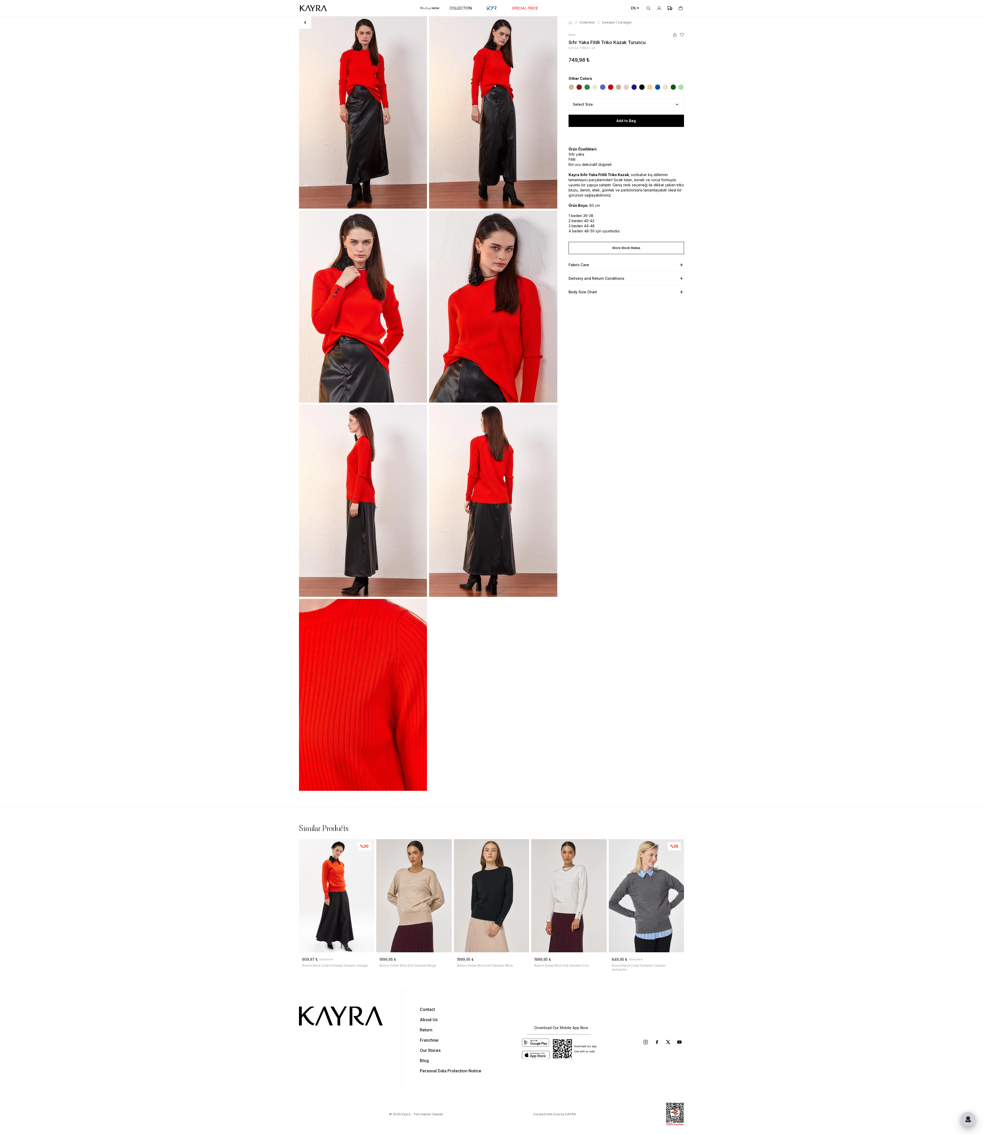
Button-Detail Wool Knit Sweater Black (485, 965)
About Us (428, 1019)
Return (426, 1029)
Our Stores (430, 1050)
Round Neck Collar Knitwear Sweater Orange (335, 965)
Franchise (429, 1040)
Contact (427, 1009)
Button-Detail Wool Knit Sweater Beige (407, 965)
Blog (424, 1060)
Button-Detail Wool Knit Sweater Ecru (561, 965)
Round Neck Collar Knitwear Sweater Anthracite (639, 967)
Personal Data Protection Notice (450, 1070)
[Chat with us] (968, 1119)
